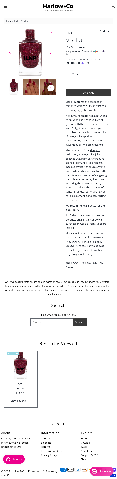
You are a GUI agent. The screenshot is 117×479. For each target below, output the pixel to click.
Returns (45, 446)
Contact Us (47, 438)
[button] (87, 53)
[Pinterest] (64, 424)
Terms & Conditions (52, 451)
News (84, 459)
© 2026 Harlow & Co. (13, 471)
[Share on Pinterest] (108, 31)
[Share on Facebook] (100, 31)
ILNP (16, 21)
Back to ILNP (72, 262)
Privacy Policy (49, 455)
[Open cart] (113, 7)
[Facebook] (53, 424)
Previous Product (89, 262)
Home (8, 21)
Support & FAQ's (90, 455)
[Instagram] (58, 424)
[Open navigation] (6, 7)
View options (18, 400)
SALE (84, 446)
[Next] (50, 52)
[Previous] (10, 52)
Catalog (85, 442)
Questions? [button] (105, 471)
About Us (86, 451)
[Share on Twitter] (104, 31)
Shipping (46, 442)
